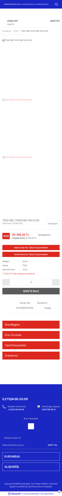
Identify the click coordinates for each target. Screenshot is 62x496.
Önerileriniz (11, 355)
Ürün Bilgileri (12, 324)
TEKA (25, 265)
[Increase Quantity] (55, 282)
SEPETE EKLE (31, 291)
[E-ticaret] (30, 493)
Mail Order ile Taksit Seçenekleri (31, 247)
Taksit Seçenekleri (15, 345)
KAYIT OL (52, 445)
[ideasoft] (14, 493)
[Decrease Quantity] (6, 282)
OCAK (25, 261)
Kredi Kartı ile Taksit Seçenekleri (31, 254)
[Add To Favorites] (22, 307)
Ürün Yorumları (13, 335)
